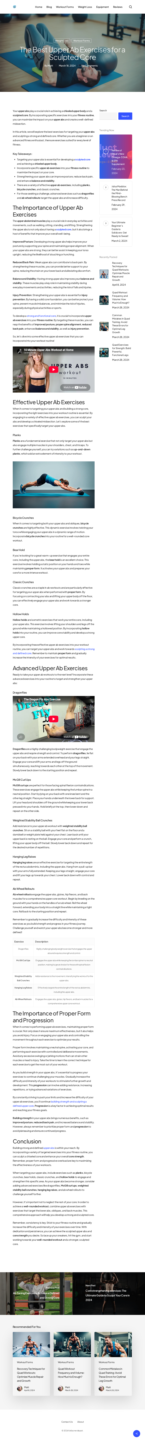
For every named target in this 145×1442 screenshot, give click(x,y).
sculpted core (82, 159)
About (80, 1421)
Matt (50, 65)
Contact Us (67, 1421)
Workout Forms (81, 40)
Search (103, 110)
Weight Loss (61, 40)
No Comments (89, 65)
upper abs (49, 1147)
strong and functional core (41, 315)
